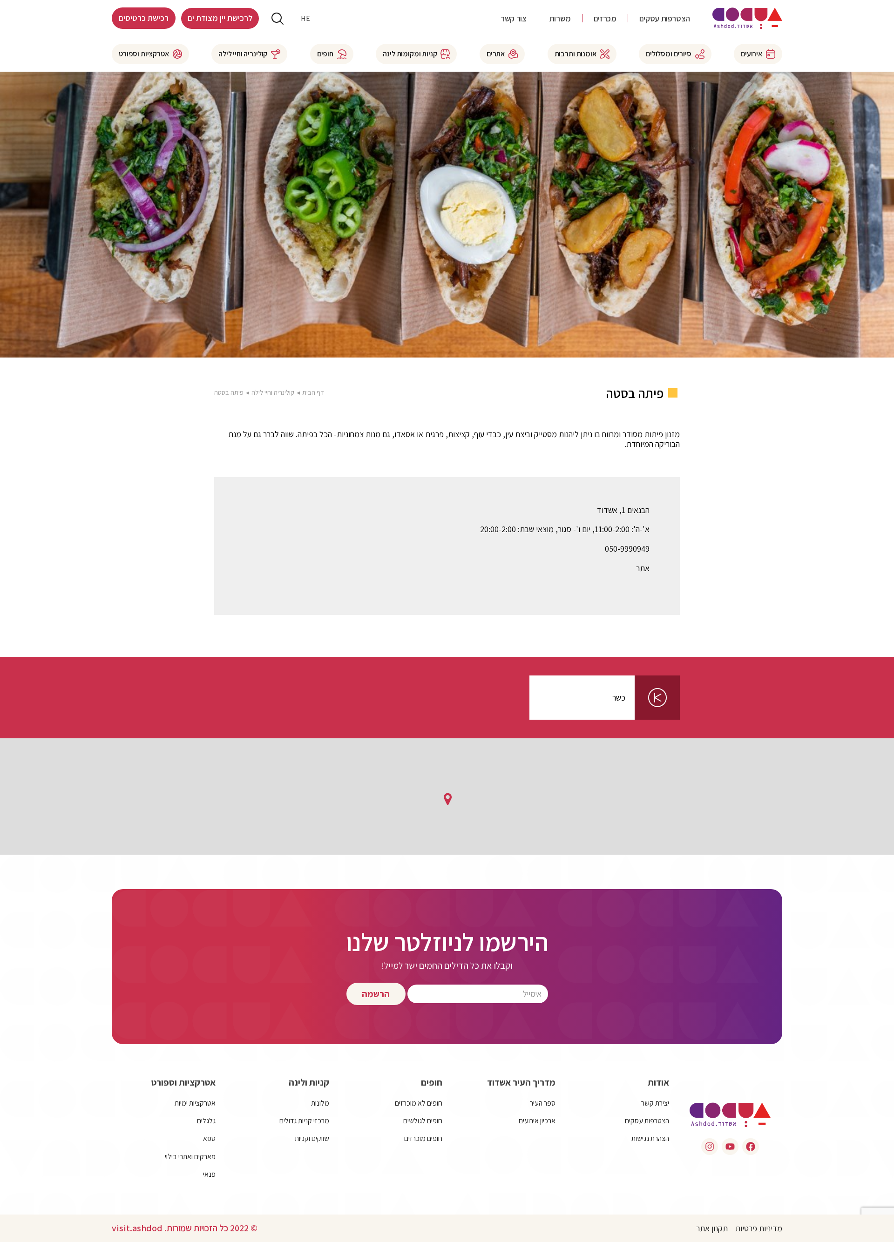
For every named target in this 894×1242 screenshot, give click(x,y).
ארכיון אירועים (537, 1121)
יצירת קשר (655, 1103)
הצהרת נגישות (650, 1138)
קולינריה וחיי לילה (272, 392)
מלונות (320, 1103)
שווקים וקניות (312, 1138)
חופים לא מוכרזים (418, 1103)
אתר (643, 568)
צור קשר (513, 18)
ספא (209, 1138)
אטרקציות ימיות (195, 1103)
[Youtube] (730, 1146)
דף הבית (313, 392)
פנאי (209, 1174)
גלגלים (206, 1121)
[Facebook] (750, 1146)
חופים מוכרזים (423, 1138)
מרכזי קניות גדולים (304, 1121)
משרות (560, 18)
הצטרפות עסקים (664, 18)
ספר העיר (542, 1103)
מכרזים (605, 18)
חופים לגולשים (422, 1121)
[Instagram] (709, 1146)
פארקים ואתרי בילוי (190, 1156)
